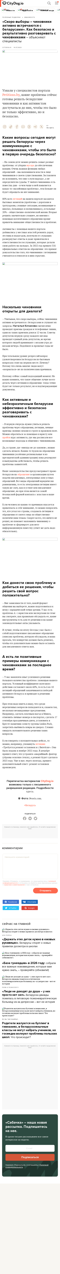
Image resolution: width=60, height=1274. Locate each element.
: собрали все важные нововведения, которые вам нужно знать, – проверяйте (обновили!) (29, 966)
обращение (23, 474)
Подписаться (30, 1157)
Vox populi (7, 935)
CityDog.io (6, 47)
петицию (40, 744)
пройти (6, 437)
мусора (30, 165)
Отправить (45, 890)
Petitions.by (11, 95)
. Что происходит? (29, 1030)
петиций (17, 199)
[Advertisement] (31, 834)
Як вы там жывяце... (10, 1019)
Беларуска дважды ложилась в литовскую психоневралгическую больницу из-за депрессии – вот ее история (29, 997)
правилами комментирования (14, 885)
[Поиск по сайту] (49, 3)
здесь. (30, 791)
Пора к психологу (10, 987)
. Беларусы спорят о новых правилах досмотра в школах (28, 943)
